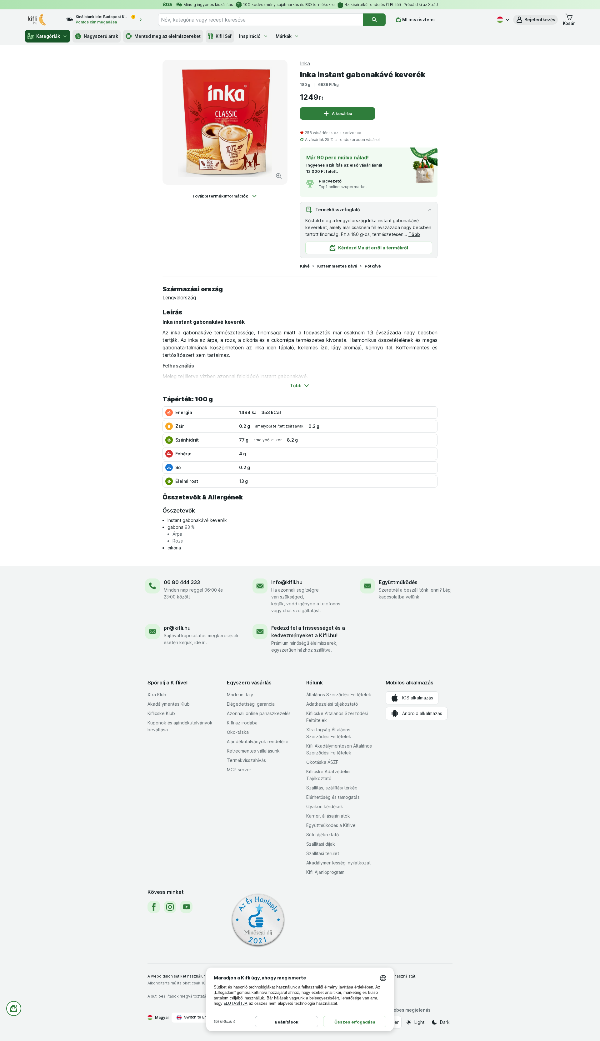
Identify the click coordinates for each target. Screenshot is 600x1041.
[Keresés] (374, 19)
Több (414, 234)
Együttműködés (398, 582)
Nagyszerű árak (101, 36)
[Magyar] (502, 19)
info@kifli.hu (286, 582)
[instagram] (170, 907)
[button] (535, 20)
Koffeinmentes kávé (337, 265)
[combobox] (260, 19)
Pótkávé (373, 265)
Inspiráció (250, 36)
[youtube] (186, 907)
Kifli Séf (224, 36)
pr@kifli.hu (177, 628)
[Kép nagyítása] (279, 176)
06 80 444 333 (182, 582)
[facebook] (154, 907)
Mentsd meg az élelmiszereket (167, 36)
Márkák (284, 36)
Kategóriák (48, 36)
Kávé (305, 265)
